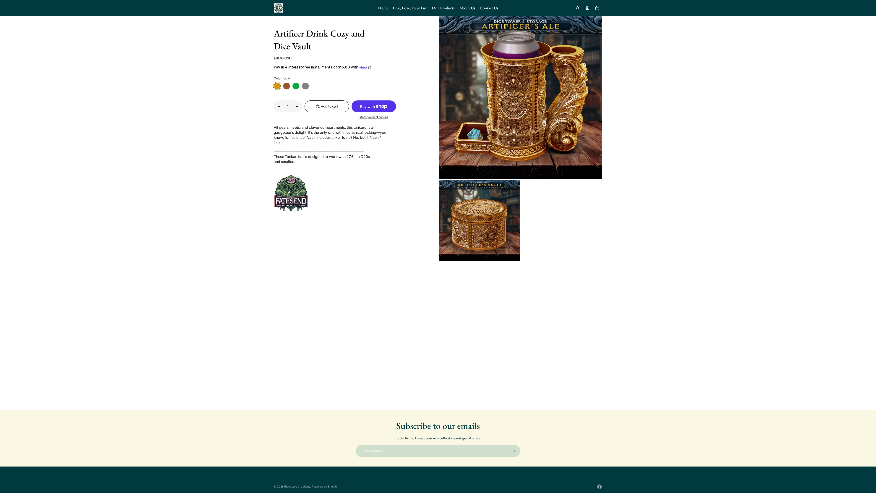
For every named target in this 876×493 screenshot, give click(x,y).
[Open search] (578, 8)
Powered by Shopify (325, 486)
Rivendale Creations (297, 486)
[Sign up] (513, 451)
